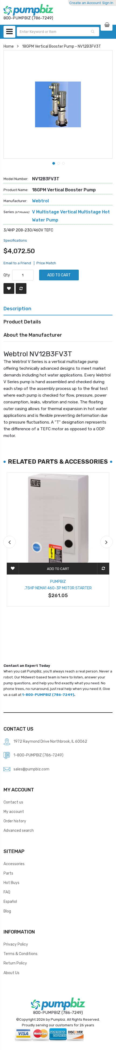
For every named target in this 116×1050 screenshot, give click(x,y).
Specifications (15, 240)
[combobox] (58, 31)
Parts (8, 873)
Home (9, 46)
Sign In (107, 3)
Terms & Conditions (20, 954)
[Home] (28, 10)
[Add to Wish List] (9, 288)
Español (10, 901)
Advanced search (19, 830)
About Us (11, 973)
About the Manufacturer (33, 335)
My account (14, 811)
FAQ (7, 892)
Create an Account (85, 3)
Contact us (13, 802)
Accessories (14, 864)
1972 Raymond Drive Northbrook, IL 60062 (50, 741)
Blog (7, 911)
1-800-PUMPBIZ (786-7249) (48, 695)
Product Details (22, 322)
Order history (15, 821)
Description (17, 308)
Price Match (46, 263)
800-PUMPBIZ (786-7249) (58, 1012)
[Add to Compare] (21, 288)
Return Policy (15, 963)
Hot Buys (11, 882)
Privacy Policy (16, 944)
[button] (53, 163)
